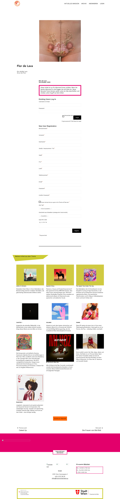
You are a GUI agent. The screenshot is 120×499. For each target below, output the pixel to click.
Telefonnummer (43, 175)
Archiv (84, 3)
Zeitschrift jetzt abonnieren (59, 452)
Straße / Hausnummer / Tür (47, 148)
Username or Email (44, 101)
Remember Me (69, 115)
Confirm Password (44, 195)
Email (41, 182)
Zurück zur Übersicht (60, 418)
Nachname (42, 142)
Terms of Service (64, 202)
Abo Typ (41, 205)
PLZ (40, 162)
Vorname (41, 135)
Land (40, 168)
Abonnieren (93, 3)
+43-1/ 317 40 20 (60, 476)
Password (41, 108)
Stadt (40, 155)
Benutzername (43, 128)
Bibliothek (87, 464)
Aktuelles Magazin (71, 3)
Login (102, 3)
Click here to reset (76, 121)
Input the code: (43, 219)
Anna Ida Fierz (21, 73)
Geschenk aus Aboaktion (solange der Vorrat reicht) (53, 212)
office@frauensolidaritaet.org (60, 478)
